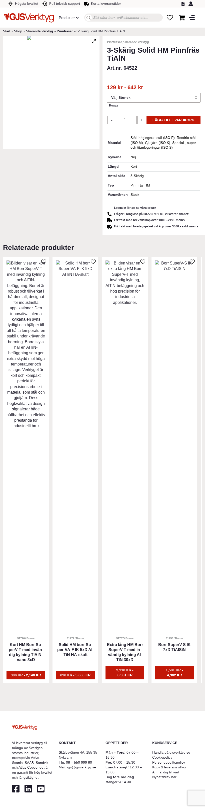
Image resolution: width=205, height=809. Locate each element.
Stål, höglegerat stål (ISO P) (152, 138)
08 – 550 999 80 (79, 762)
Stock (134, 195)
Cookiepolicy (162, 757)
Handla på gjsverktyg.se (171, 752)
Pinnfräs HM (140, 185)
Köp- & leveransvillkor (169, 767)
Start (6, 31)
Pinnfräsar (65, 31)
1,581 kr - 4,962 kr (174, 672)
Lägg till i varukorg (173, 120)
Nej (133, 157)
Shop (18, 31)
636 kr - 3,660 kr (75, 675)
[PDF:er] (183, 4)
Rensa (113, 105)
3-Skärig (137, 176)
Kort (133, 166)
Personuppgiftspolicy (168, 762)
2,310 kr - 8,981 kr (125, 672)
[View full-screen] (94, 41)
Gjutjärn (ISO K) (157, 143)
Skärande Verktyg (39, 31)
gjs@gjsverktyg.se (81, 767)
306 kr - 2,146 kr (26, 675)
